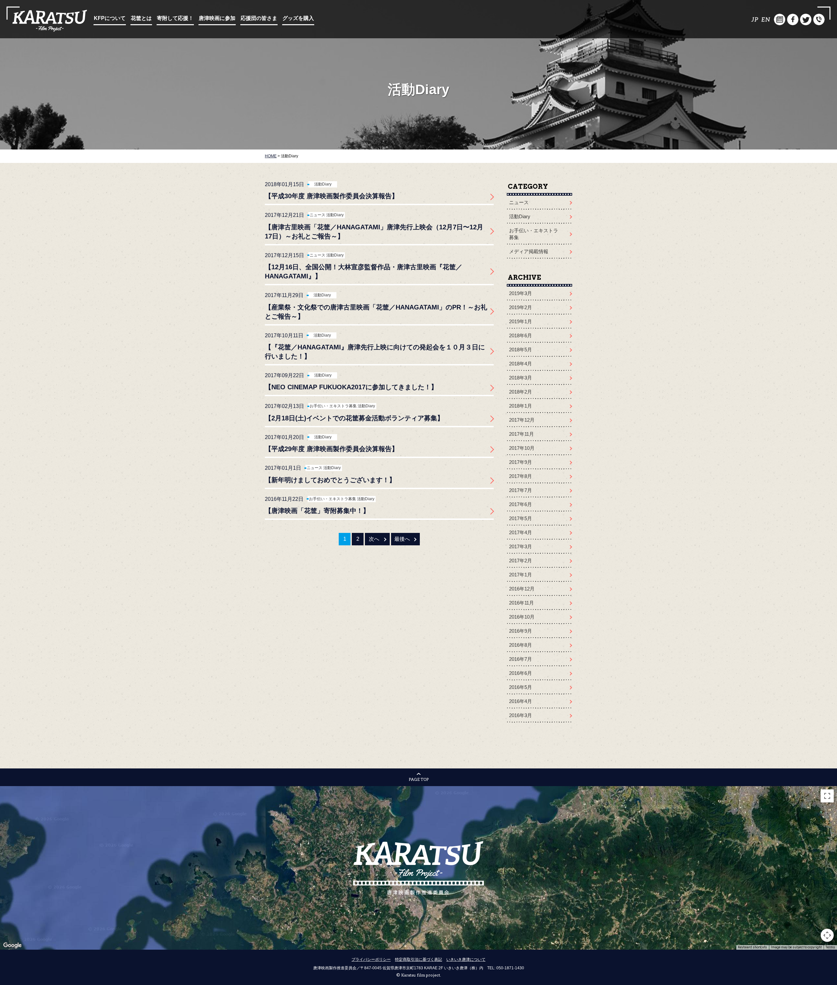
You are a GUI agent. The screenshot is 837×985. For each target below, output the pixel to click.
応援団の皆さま (259, 18)
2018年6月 (520, 335)
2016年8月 (520, 645)
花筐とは (141, 18)
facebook (792, 19)
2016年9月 (520, 631)
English (766, 19)
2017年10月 (522, 448)
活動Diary (323, 184)
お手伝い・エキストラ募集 (333, 406)
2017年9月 (520, 462)
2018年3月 (520, 377)
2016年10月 (522, 617)
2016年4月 (520, 701)
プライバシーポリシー (371, 959)
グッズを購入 (298, 18)
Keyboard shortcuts (752, 947)
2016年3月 (520, 715)
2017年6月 (520, 504)
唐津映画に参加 (217, 18)
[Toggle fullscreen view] (827, 795)
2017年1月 (520, 574)
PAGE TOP (419, 779)
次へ (374, 539)
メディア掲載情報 (528, 251)
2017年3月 (520, 546)
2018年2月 (520, 392)
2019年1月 (520, 321)
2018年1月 (520, 406)
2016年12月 (522, 588)
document (779, 19)
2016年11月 (521, 603)
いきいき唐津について (466, 959)
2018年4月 (520, 363)
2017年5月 (520, 518)
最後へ (402, 539)
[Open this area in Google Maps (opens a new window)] (12, 945)
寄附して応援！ (175, 18)
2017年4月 (520, 532)
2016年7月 (520, 659)
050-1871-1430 (510, 968)
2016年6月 (520, 673)
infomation (819, 19)
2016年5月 (520, 687)
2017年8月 (520, 476)
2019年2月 (520, 307)
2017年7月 (520, 490)
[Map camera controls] (827, 935)
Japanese (753, 19)
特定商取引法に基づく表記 (418, 959)
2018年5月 (520, 349)
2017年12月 (522, 420)
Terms (830, 947)
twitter (805, 19)
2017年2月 (520, 560)
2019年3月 (520, 293)
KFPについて (110, 18)
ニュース (317, 215)
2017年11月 (521, 434)
